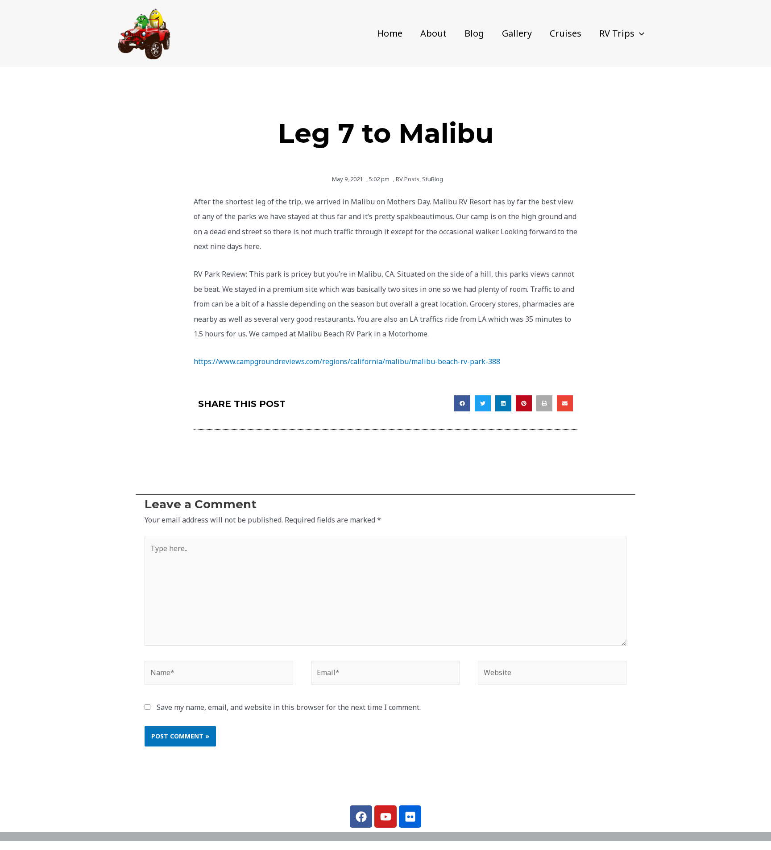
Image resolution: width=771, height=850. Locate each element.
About (433, 33)
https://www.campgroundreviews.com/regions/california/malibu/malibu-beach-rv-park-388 (347, 361)
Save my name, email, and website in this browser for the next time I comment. (289, 707)
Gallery (517, 33)
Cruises (565, 33)
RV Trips (616, 33)
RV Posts (407, 179)
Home (389, 33)
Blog (474, 33)
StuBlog (432, 179)
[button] (639, 33)
